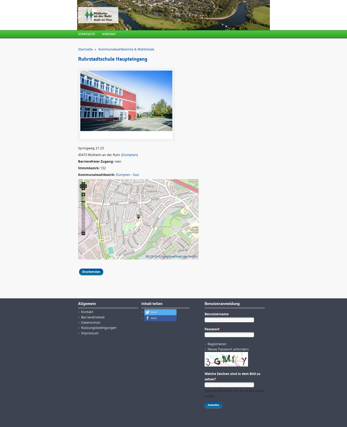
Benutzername (218, 314)
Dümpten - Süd (127, 174)
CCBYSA (153, 256)
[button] (160, 312)
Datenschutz (90, 322)
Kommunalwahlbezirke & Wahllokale (126, 49)
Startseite (86, 34)
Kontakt (109, 34)
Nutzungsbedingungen (98, 327)
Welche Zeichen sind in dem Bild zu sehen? (232, 376)
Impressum (90, 333)
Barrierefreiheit (93, 317)
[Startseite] (140, 15)
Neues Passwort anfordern (228, 349)
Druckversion (91, 272)
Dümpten (129, 155)
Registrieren (217, 344)
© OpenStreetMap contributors (178, 256)
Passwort (213, 329)
